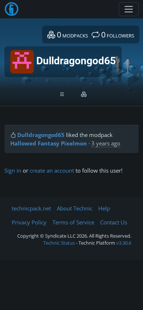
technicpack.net (31, 208)
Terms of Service (73, 222)
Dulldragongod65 (41, 134)
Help (104, 208)
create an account (52, 170)
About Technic (74, 208)
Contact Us (113, 222)
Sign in (12, 170)
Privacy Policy (29, 222)
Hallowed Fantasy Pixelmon (48, 143)
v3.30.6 (123, 242)
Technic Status (59, 242)
